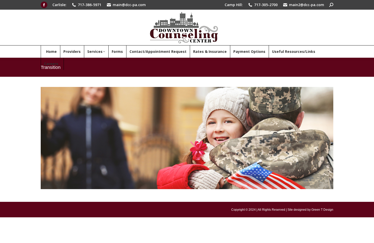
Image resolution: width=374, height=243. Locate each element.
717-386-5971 (89, 4)
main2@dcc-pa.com (306, 4)
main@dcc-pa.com (129, 4)
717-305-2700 (266, 4)
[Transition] (187, 138)
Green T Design (322, 209)
